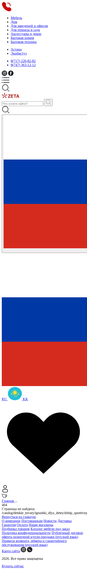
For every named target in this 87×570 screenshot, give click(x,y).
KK (25, 399)
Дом (14, 22)
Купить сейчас (13, 566)
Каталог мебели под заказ (50, 529)
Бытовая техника (24, 42)
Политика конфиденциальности (26, 533)
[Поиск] (48, 102)
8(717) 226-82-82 (23, 61)
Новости (50, 521)
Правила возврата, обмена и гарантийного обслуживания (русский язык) (34, 543)
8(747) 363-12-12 (23, 65)
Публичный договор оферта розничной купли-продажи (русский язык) (42, 535)
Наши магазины (41, 525)
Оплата (22, 525)
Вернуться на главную (19, 517)
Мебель (16, 18)
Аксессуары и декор (26, 34)
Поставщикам (32, 521)
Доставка (65, 521)
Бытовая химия (22, 38)
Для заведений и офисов (29, 26)
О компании (11, 521)
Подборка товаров (16, 529)
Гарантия (9, 525)
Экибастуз (19, 53)
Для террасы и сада (25, 30)
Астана (16, 49)
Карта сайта (11, 551)
